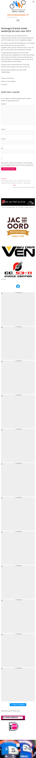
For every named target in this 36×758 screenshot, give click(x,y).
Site (2, 148)
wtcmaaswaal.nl (18, 14)
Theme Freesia (22, 752)
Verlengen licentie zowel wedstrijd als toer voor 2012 (16, 30)
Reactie (4, 104)
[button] (18, 309)
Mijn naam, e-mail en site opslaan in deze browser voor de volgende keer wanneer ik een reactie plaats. (17, 164)
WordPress (31, 752)
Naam (3, 129)
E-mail (3, 139)
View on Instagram (19, 704)
